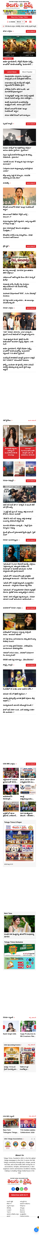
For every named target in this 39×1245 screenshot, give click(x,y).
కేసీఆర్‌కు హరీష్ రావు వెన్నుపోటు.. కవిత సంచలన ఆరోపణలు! (17, 236)
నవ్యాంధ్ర (22, 1208)
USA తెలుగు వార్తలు (10, 26)
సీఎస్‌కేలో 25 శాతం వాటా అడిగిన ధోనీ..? (18, 689)
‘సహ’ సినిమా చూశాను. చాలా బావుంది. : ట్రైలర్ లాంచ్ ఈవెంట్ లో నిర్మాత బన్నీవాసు (18, 333)
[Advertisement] (19, 396)
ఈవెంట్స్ (9, 1208)
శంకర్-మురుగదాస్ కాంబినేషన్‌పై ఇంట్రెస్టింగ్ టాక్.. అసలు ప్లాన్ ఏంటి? (18, 103)
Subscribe (26, 22)
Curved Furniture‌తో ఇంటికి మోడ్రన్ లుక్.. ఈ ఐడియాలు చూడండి (11, 442)
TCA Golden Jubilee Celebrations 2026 (11, 1126)
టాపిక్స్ (26, 26)
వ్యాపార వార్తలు (10, 1206)
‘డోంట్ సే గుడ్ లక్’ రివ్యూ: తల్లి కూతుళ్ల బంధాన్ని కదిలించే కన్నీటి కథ (17, 520)
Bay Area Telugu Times (19, 17)
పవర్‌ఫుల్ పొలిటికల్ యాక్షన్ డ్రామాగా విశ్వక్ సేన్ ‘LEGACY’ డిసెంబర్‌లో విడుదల (19, 359)
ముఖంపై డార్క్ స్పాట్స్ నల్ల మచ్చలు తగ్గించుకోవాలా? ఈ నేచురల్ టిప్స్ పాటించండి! (16, 286)
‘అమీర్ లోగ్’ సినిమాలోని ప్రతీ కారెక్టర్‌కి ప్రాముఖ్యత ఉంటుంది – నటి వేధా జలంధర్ (18, 577)
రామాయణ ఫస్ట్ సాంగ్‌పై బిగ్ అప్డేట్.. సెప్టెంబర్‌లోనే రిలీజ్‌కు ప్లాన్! (18, 84)
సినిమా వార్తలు (8, 59)
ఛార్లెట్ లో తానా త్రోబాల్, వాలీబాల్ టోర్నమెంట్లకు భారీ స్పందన (10, 817)
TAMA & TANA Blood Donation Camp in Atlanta (28, 1126)
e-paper (9, 1210)
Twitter (17, 1189)
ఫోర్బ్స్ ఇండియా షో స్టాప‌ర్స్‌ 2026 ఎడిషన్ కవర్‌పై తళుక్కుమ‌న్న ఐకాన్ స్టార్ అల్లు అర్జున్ (18, 367)
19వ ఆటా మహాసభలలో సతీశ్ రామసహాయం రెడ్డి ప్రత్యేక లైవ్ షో (27, 1059)
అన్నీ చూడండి (32, 1017)
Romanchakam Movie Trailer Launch (26, 1036)
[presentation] (4, 46)
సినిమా (22, 26)
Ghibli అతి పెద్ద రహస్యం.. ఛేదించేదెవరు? (18, 660)
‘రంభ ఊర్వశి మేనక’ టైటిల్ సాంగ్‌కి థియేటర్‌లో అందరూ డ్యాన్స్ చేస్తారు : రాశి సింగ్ (18, 342)
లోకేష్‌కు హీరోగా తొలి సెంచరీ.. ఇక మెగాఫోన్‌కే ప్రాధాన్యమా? (17, 90)
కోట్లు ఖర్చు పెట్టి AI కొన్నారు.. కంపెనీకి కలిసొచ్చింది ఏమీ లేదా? (16, 177)
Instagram (26, 1189)
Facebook (13, 1189)
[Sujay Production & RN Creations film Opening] (11, 1026)
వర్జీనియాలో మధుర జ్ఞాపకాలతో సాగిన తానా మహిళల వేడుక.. (10, 783)
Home (3, 26)
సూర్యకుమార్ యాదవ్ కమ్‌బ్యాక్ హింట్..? (18, 705)
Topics (9, 1212)
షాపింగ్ (8, 1216)
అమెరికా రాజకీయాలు (25, 1204)
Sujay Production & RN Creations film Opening (10, 1036)
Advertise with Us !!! (19, 1195)
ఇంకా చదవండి (31, 31)
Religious (22, 1206)
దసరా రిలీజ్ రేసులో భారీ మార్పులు (17, 115)
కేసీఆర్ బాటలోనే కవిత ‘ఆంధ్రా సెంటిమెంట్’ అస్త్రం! (16, 110)
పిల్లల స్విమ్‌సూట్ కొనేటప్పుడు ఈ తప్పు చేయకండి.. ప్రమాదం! (17, 156)
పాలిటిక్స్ (18, 26)
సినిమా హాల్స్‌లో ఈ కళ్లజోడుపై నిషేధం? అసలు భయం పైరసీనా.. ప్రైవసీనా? (17, 149)
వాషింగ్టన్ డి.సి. (23, 1202)
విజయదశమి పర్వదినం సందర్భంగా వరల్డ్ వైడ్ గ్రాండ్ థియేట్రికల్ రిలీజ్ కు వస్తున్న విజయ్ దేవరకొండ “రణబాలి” (18, 78)
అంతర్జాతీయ (23, 1214)
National (22, 1212)
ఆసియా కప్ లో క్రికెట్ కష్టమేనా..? (15, 694)
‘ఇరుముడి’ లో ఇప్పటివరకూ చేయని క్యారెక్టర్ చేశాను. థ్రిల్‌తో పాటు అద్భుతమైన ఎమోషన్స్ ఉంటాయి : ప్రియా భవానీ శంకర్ (19, 592)
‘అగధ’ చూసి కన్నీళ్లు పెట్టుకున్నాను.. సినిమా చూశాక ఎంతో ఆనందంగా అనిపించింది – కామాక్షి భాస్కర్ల (19, 599)
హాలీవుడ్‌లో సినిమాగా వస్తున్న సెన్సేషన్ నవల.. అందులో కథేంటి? (17, 633)
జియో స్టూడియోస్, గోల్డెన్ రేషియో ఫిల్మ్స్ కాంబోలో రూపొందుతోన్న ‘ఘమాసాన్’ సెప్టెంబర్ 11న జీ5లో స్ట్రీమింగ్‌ (17, 351)
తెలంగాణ (22, 1210)
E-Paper (12, 22)
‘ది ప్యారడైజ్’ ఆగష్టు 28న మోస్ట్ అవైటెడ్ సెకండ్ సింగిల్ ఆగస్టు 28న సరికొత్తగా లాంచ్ (19, 98)
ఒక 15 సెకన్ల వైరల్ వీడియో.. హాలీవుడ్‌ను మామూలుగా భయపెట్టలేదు (18, 647)
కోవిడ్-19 (9, 1204)
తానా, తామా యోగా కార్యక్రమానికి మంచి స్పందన (27, 782)
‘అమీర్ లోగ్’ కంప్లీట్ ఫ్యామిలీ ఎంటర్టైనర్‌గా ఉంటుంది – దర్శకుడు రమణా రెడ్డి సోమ (18, 584)
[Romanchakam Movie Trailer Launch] (28, 1026)
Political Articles (24, 1216)
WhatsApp (21, 1189)
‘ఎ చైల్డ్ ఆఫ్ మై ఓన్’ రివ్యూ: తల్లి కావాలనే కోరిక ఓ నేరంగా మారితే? (18, 513)
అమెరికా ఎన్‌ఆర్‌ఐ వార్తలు (13, 1214)
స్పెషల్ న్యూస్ (32, 26)
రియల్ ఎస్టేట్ (10, 1202)
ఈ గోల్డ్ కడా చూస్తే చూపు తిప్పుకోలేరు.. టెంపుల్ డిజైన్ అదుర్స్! (28, 442)
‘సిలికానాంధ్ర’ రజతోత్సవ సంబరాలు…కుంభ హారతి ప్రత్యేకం (11, 1059)
